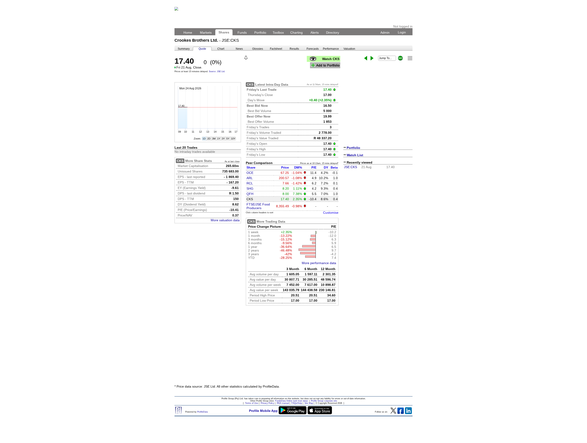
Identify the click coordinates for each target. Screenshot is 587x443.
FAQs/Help (296, 403)
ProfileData (202, 412)
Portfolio (260, 32)
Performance (331, 48)
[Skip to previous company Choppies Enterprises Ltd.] (365, 58)
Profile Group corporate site (324, 401)
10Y (233, 138)
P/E (313, 167)
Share (250, 167)
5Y (227, 138)
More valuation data (225, 220)
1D (204, 138)
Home (188, 32)
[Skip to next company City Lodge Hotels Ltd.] (372, 58)
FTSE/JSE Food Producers (258, 206)
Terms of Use (251, 403)
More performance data (319, 263)
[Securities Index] (410, 58)
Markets (206, 32)
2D (208, 138)
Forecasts (313, 48)
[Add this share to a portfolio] (325, 65)
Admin (384, 32)
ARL (249, 178)
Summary (184, 48)
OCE (249, 173)
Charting (296, 32)
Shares (224, 32)
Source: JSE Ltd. (217, 71)
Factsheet (276, 48)
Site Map (309, 403)
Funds (242, 32)
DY (326, 167)
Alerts (315, 32)
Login (402, 32)
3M (214, 138)
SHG (249, 188)
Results (294, 48)
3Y (223, 138)
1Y (218, 138)
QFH (249, 194)
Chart (220, 48)
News (239, 48)
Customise (330, 212)
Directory (332, 32)
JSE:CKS (350, 167)
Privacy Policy (267, 403)
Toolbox (278, 32)
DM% (298, 167)
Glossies (257, 48)
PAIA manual (283, 403)
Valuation (349, 48)
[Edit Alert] (246, 58)
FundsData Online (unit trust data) (291, 401)
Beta (334, 167)
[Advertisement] (293, 347)
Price (285, 167)
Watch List (355, 155)
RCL (249, 183)
